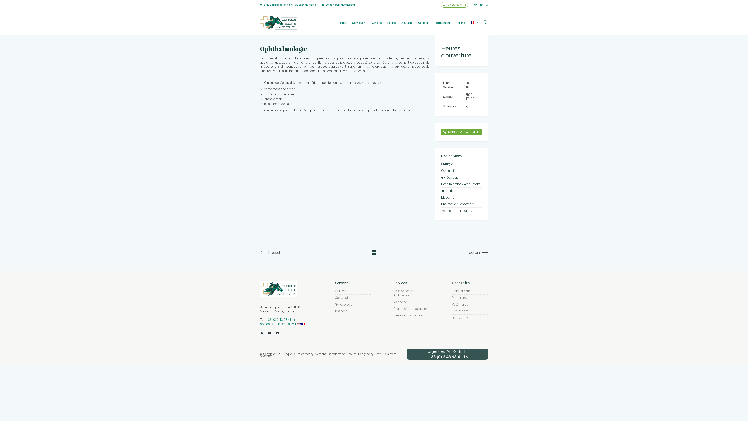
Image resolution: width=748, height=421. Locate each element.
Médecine (448, 197)
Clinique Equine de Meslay (298, 354)
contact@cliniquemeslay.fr (341, 4)
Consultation (449, 170)
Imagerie (447, 191)
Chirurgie (447, 164)
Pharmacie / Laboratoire (458, 204)
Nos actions (460, 311)
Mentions (320, 354)
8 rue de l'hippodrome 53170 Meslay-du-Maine (290, 4)
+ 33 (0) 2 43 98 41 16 (281, 320)
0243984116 (464, 132)
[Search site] (486, 23)
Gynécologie (450, 177)
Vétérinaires (460, 304)
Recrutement (461, 318)
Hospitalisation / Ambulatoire (461, 184)
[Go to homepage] (278, 22)
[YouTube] (270, 333)
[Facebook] (262, 333)
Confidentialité (336, 354)
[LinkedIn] (277, 333)
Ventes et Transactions (457, 211)
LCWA (377, 354)
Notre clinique (461, 291)
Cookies (351, 354)
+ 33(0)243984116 (455, 4)
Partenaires (460, 298)
